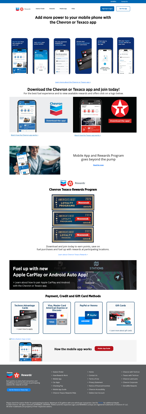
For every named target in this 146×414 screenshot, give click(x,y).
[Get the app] (18, 391)
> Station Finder (57, 372)
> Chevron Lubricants (129, 379)
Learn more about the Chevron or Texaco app (72, 82)
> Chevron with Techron (130, 372)
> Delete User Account (95, 393)
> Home (90, 372)
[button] (104, 348)
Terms (100, 403)
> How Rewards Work (59, 375)
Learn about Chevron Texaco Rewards (72, 254)
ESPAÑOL (113, 1)
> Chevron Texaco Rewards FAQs (63, 393)
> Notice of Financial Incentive (98, 386)
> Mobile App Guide (58, 389)
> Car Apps (55, 382)
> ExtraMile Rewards (129, 386)
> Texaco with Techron (130, 375)
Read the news (98, 165)
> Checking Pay (57, 386)
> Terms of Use (93, 379)
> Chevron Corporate (129, 382)
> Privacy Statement (95, 382)
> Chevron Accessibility (96, 389)
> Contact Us (92, 375)
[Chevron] (23, 10)
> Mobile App (56, 379)
